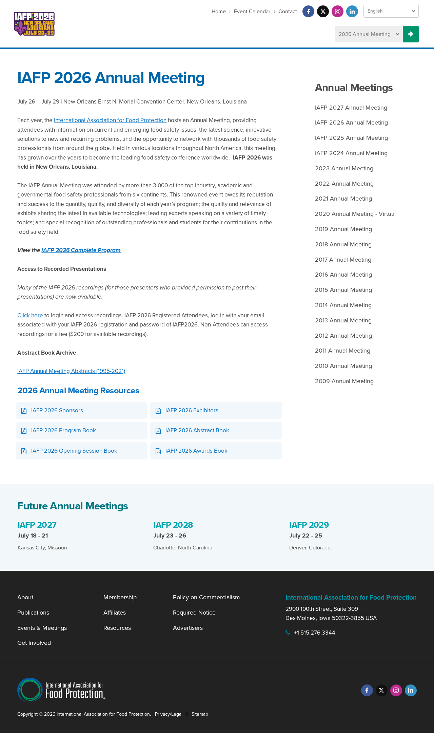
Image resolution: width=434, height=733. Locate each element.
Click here (30, 315)
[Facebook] (308, 11)
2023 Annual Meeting (344, 168)
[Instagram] (337, 11)
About (25, 597)
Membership (120, 597)
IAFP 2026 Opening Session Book (74, 451)
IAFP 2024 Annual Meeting (351, 153)
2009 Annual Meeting (344, 381)
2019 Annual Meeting (343, 229)
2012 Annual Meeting (343, 335)
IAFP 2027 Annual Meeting (351, 107)
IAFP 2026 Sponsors (57, 410)
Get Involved (34, 642)
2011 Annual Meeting (342, 350)
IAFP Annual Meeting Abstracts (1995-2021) (71, 371)
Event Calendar (252, 11)
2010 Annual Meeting (343, 365)
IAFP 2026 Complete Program (81, 250)
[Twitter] (323, 11)
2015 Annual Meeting (343, 289)
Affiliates (114, 612)
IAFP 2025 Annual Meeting (351, 137)
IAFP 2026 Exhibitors (191, 410)
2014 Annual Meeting (343, 305)
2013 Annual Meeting (343, 320)
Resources (117, 627)
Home (219, 11)
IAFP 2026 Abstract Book (197, 430)
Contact (287, 11)
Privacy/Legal (168, 714)
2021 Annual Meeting (343, 198)
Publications (33, 612)
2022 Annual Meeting (344, 183)
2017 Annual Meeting (343, 259)
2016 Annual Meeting (343, 274)
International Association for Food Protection (110, 120)
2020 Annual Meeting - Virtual (355, 213)
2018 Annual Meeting (343, 244)
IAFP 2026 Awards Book (196, 451)
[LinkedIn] (352, 11)
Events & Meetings (42, 627)
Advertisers (188, 627)
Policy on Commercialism (206, 597)
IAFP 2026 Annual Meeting (351, 122)
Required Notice (194, 612)
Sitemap (200, 714)
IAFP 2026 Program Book (63, 430)
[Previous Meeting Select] (411, 34)
